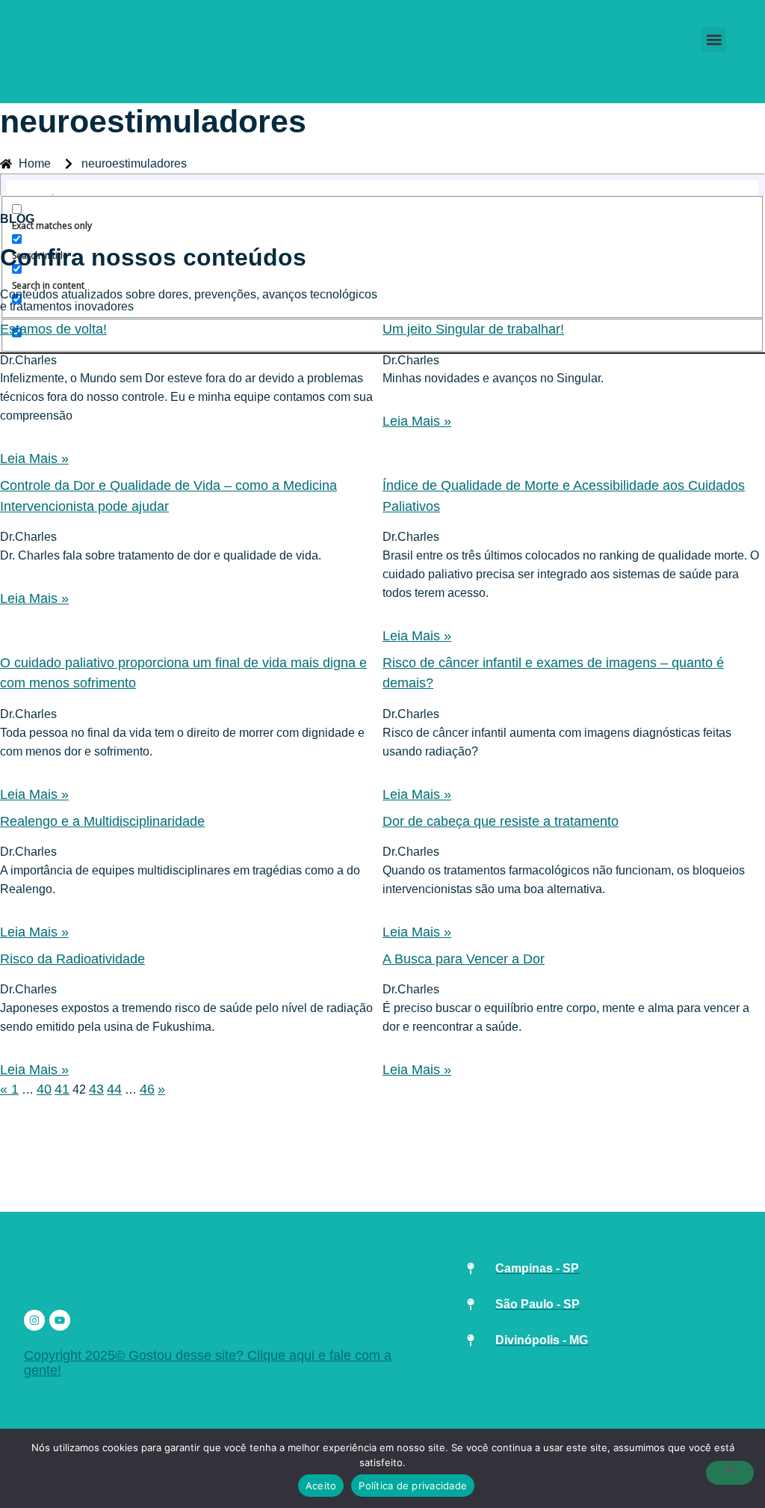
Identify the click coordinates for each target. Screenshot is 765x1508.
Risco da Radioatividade (72, 958)
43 (96, 1089)
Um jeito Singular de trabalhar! (473, 329)
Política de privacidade (413, 1486)
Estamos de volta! (53, 329)
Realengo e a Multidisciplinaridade (102, 821)
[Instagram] (34, 1320)
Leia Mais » (34, 458)
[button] (713, 39)
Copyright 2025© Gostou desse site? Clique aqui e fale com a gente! (207, 1363)
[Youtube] (59, 1320)
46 (147, 1089)
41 (62, 1089)
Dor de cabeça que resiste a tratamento (500, 821)
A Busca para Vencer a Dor (463, 958)
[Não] (730, 1473)
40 (44, 1089)
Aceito (321, 1486)
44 (114, 1089)
